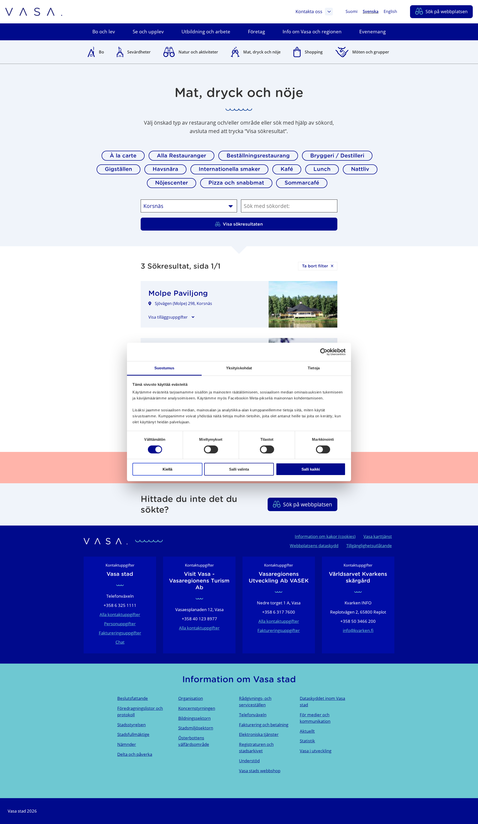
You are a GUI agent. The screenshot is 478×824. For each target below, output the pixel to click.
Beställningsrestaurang (258, 155)
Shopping (314, 52)
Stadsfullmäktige (133, 734)
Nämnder (126, 744)
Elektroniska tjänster (259, 734)
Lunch (322, 169)
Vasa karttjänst (377, 536)
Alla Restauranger (181, 155)
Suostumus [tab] (164, 368)
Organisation (190, 698)
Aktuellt (307, 731)
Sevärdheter (139, 52)
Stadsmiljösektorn (195, 728)
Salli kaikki (310, 469)
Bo (101, 52)
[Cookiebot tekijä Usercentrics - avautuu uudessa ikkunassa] (324, 352)
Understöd (249, 761)
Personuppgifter (120, 624)
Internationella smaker (229, 169)
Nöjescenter (171, 183)
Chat (120, 642)
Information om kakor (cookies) (325, 536)
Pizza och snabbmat (236, 183)
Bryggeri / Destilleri (337, 155)
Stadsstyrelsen (131, 724)
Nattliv (360, 169)
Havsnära (165, 169)
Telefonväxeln (252, 715)
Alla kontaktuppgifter (120, 614)
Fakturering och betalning (263, 724)
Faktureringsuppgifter (120, 633)
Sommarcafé (302, 183)
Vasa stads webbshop (259, 771)
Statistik (307, 741)
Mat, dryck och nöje (262, 52)
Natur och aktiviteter (198, 52)
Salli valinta (239, 469)
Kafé (287, 169)
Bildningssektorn (194, 718)
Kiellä (167, 469)
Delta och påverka (134, 754)
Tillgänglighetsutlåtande (369, 545)
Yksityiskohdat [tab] (239, 368)
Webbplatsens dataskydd (314, 545)
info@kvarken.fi (358, 630)
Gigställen (118, 169)
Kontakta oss (309, 11)
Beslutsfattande (132, 698)
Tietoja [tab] (314, 368)
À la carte (123, 155)
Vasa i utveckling (315, 751)
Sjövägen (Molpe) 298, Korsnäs (183, 303)
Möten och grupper (370, 52)
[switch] (211, 449)
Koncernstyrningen (196, 708)
